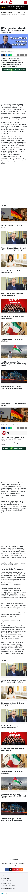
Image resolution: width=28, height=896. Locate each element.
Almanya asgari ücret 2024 (9, 888)
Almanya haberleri (7, 876)
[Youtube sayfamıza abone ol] (14, 869)
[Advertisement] (14, 20)
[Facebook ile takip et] (7, 869)
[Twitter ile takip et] (10, 869)
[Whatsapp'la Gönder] (11, 55)
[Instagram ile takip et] (17, 869)
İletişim (15, 863)
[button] (21, 55)
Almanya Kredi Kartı (7, 881)
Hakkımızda (4, 863)
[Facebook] (2, 55)
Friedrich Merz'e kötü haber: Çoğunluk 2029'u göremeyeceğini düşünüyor (15, 7)
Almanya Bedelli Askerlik (9, 885)
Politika (11, 12)
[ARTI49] (6, 2)
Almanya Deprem (7, 883)
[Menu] (25, 2)
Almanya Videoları (7, 878)
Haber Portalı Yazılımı (8, 893)
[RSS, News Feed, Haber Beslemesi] (21, 869)
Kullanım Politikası (9, 865)
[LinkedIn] (9, 55)
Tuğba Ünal (10, 433)
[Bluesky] (6, 55)
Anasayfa (5, 12)
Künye (10, 863)
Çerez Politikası (18, 865)
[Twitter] (4, 55)
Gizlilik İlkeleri (22, 863)
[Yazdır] (18, 55)
